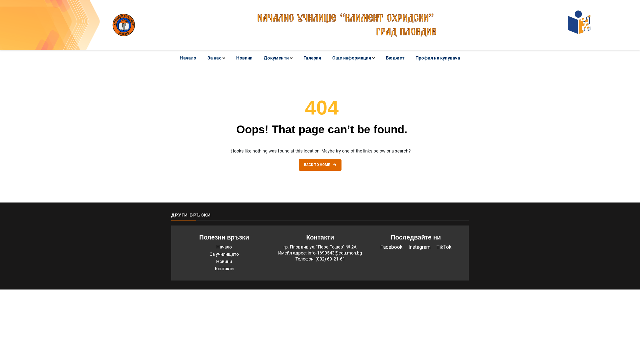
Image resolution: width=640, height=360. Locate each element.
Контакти (224, 268)
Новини (244, 57)
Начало (188, 57)
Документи (276, 57)
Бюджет (395, 57)
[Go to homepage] (320, 25)
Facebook (391, 247)
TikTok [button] (444, 247)
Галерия (312, 57)
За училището (224, 254)
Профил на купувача (438, 57)
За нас (215, 57)
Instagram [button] (419, 247)
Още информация (351, 57)
